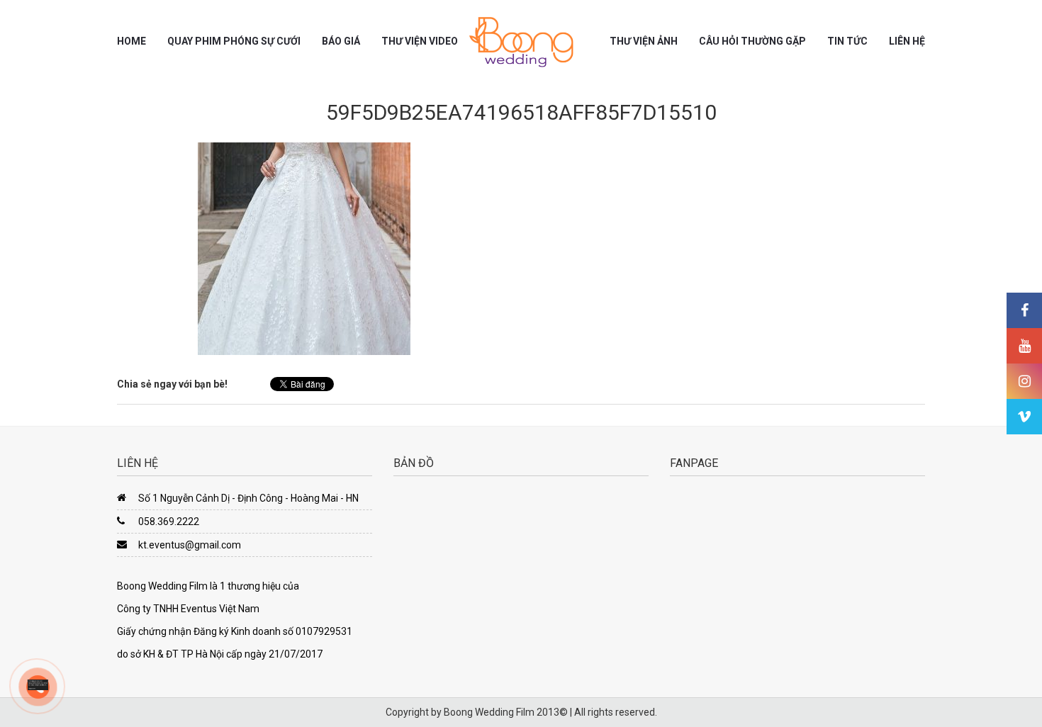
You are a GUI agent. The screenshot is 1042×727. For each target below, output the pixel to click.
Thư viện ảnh (644, 41)
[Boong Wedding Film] (521, 42)
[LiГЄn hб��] (38, 683)
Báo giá (341, 41)
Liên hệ (907, 41)
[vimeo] (1024, 416)
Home (131, 41)
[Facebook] (1024, 310)
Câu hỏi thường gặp (752, 41)
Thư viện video (419, 41)
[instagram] (1024, 381)
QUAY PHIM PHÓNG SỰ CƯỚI (234, 41)
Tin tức (847, 41)
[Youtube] (1024, 346)
